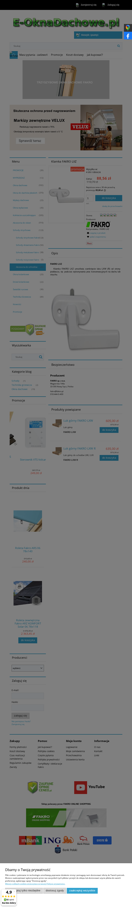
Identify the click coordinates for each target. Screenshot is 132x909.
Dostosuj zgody (55, 890)
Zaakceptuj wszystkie (82, 890)
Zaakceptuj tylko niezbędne (24, 890)
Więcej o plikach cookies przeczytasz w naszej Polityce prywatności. (35, 883)
